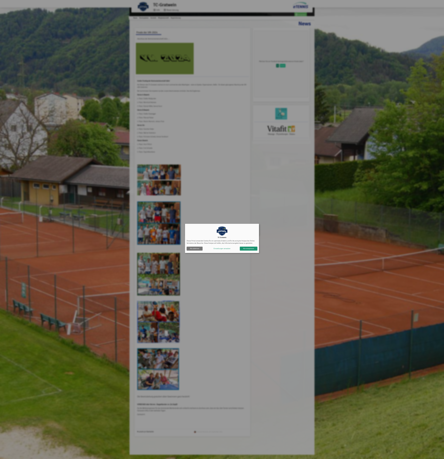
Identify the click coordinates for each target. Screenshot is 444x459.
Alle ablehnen (194, 248)
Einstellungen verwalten (222, 248)
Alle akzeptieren (248, 248)
